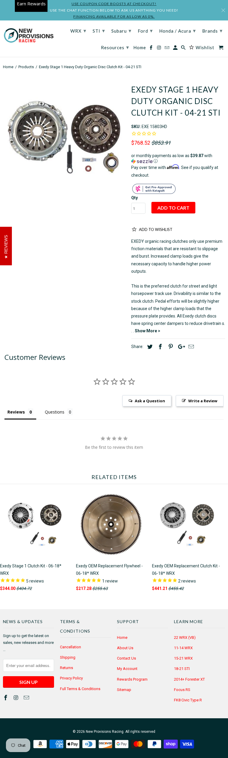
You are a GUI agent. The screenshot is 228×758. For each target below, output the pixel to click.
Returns (66, 668)
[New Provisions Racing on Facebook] (6, 698)
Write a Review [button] (202, 400)
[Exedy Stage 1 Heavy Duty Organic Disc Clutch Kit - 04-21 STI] (64, 137)
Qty (134, 197)
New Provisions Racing (105, 732)
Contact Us (126, 658)
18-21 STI (182, 668)
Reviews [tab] (16, 412)
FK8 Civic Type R (188, 700)
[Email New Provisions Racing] (27, 698)
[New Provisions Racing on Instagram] (16, 698)
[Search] (183, 48)
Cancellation (70, 647)
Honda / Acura (177, 30)
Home (122, 637)
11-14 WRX (183, 648)
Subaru (121, 30)
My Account (127, 668)
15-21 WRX (183, 658)
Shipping (67, 657)
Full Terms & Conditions (80, 689)
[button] (178, 158)
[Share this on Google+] (180, 347)
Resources (115, 47)
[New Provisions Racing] (28, 36)
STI (99, 30)
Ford (145, 30)
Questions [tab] (54, 412)
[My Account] (175, 48)
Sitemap (124, 689)
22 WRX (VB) (185, 637)
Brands (212, 30)
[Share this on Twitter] (149, 347)
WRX (78, 30)
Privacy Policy (71, 678)
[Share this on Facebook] (159, 347)
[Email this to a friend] (190, 347)
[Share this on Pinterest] (170, 347)
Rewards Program (132, 679)
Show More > (147, 330)
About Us (125, 648)
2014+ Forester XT (189, 679)
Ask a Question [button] (150, 400)
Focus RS (182, 689)
